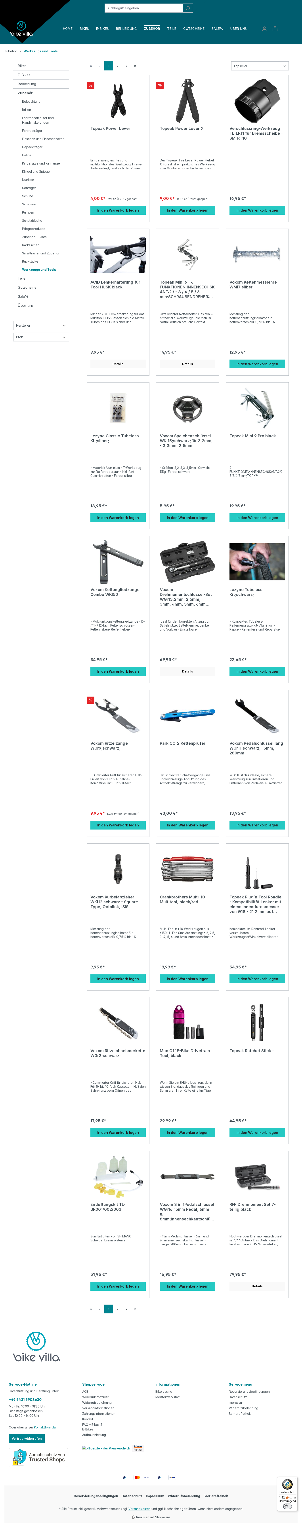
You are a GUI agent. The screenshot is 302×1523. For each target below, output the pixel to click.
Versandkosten (139, 1509)
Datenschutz (238, 1397)
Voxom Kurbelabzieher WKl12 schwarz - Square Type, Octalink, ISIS (114, 902)
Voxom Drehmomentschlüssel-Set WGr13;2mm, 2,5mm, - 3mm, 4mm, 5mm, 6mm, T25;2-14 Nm (186, 596)
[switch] (287, 1506)
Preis (19, 337)
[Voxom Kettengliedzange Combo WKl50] (118, 562)
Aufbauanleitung (94, 1435)
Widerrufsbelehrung (97, 1402)
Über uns (26, 305)
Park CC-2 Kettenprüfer (182, 743)
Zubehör (25, 93)
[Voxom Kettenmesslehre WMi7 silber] (257, 254)
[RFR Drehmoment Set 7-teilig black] (257, 1177)
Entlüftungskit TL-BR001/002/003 (108, 1207)
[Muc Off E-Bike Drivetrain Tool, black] (187, 1023)
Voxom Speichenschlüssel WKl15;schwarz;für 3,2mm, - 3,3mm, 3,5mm (186, 441)
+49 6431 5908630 (25, 1399)
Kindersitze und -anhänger (41, 163)
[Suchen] (188, 8)
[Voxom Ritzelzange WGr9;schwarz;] (118, 715)
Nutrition (28, 180)
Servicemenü (240, 1384)
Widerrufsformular (95, 1397)
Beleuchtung (31, 101)
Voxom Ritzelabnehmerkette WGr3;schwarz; (117, 1053)
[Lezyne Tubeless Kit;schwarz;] (257, 562)
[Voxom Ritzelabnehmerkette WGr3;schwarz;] (118, 1023)
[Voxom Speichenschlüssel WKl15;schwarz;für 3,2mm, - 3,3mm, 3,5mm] (187, 408)
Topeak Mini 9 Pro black (252, 436)
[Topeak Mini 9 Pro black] (257, 408)
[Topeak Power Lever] (118, 101)
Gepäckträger (32, 147)
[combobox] (144, 8)
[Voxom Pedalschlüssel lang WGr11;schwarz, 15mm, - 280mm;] (257, 715)
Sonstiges (29, 188)
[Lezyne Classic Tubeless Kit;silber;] (118, 408)
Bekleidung (27, 84)
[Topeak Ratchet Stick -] (257, 1023)
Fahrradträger (32, 131)
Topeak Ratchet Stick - (251, 1050)
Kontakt (87, 1419)
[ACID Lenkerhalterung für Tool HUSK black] (118, 254)
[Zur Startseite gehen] (22, 28)
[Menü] (295, 1479)
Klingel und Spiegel (36, 171)
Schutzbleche (32, 220)
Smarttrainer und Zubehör (40, 253)
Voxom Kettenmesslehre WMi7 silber (253, 284)
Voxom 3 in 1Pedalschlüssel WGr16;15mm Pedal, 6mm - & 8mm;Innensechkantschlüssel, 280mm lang (187, 1211)
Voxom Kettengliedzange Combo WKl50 (115, 592)
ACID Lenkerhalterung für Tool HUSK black (115, 284)
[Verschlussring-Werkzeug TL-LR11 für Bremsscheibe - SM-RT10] (257, 101)
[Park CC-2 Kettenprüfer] (187, 715)
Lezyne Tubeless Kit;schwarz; (245, 592)
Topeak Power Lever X (182, 128)
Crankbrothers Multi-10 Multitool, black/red (182, 899)
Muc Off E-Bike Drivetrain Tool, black (185, 1053)
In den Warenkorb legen (118, 210)
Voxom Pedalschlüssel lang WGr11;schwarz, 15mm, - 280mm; (256, 748)
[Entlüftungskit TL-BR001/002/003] (118, 1177)
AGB (85, 1391)
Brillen (26, 110)
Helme (26, 155)
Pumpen (28, 212)
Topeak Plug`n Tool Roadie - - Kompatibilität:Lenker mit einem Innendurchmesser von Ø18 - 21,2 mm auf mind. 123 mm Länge (256, 904)
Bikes (22, 66)
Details (118, 364)
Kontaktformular (45, 1427)
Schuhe (27, 196)
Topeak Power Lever (110, 128)
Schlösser (29, 204)
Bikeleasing (163, 1391)
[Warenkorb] (275, 28)
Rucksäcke (30, 261)
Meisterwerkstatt (167, 1397)
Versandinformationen (98, 1408)
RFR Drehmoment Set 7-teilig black (252, 1207)
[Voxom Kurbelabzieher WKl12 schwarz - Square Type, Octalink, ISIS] (118, 869)
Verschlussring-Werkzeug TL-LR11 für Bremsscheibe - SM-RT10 (256, 133)
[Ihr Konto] (264, 28)
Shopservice (93, 1384)
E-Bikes (24, 75)
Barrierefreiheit (240, 1413)
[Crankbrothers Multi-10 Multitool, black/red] (187, 869)
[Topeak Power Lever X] (187, 101)
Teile (21, 278)
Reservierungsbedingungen (249, 1391)
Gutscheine (27, 287)
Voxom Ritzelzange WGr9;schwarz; (109, 745)
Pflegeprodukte (33, 229)
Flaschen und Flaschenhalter (43, 139)
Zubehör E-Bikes (34, 237)
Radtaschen (30, 245)
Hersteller (23, 325)
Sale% (23, 296)
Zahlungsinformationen (98, 1413)
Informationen (167, 1384)
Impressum (236, 1402)
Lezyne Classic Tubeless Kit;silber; (114, 438)
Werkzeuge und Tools (39, 269)
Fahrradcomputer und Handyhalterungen (38, 120)
